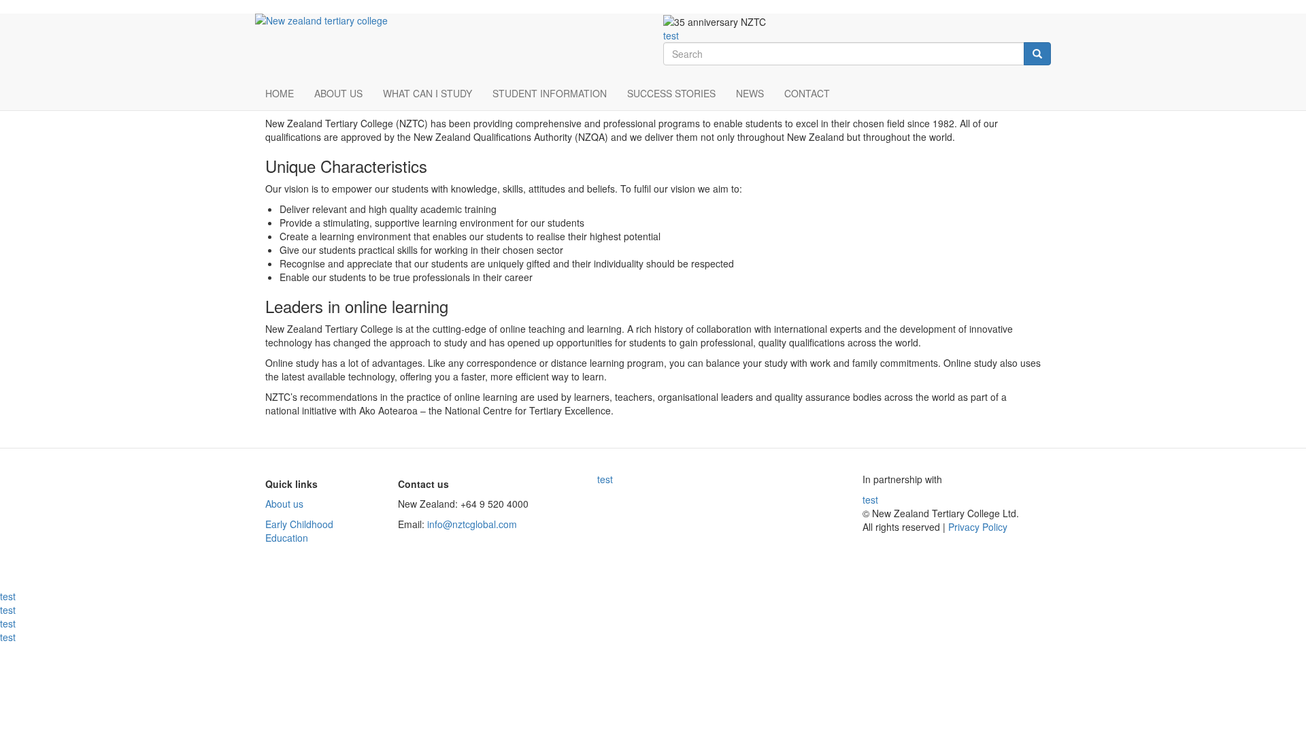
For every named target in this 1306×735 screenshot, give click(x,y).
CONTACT (807, 93)
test (671, 35)
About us (284, 503)
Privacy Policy (976, 527)
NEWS (750, 93)
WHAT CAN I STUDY (427, 93)
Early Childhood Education (299, 530)
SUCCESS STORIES (671, 93)
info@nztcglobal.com (472, 524)
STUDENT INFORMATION (549, 93)
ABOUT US (338, 93)
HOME (279, 93)
